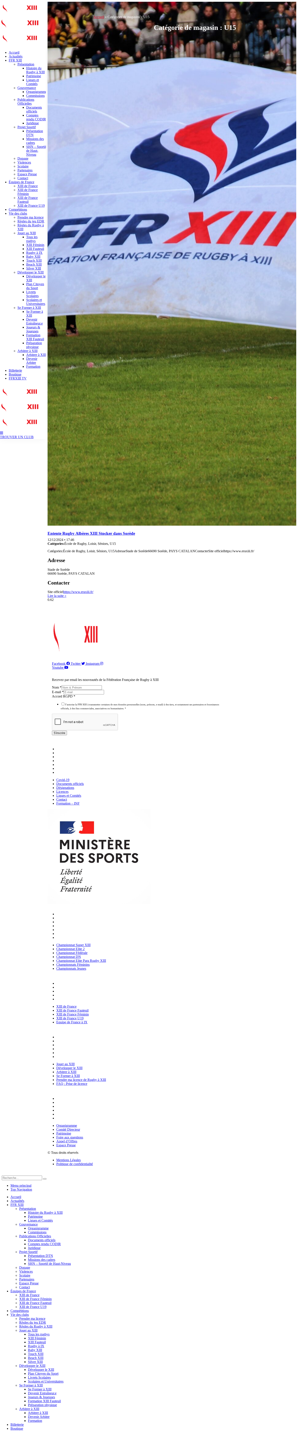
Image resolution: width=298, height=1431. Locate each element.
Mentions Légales (68, 1160)
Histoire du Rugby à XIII (35, 70)
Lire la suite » (57, 596)
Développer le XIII (30, 272)
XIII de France (27, 186)
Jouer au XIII (26, 233)
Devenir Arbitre (31, 360)
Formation (33, 366)
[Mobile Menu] (1, 433)
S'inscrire (59, 733)
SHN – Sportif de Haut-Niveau (36, 150)
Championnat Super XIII (74, 914)
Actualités (15, 56)
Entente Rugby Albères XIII (91, 533)
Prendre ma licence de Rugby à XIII (82, 1053)
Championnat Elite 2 (71, 918)
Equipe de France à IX (73, 999)
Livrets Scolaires (32, 294)
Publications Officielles (25, 101)
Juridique (32, 123)
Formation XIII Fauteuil (35, 337)
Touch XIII (34, 260)
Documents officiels (34, 109)
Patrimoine (33, 76)
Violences (24, 162)
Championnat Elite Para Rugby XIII (82, 930)
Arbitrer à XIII (27, 351)
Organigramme (36, 92)
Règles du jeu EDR (30, 221)
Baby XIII (33, 256)
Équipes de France (21, 182)
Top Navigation (21, 1189)
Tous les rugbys (32, 239)
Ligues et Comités (32, 82)
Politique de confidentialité (74, 1164)
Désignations (66, 757)
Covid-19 (63, 749)
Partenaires (25, 170)
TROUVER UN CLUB (17, 437)
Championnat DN (69, 926)
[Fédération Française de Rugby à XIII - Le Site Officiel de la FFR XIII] (19, 30)
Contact (22, 178)
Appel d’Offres (67, 1114)
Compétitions (18, 209)
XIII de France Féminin (27, 192)
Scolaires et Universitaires (35, 302)
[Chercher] (44, 1179)
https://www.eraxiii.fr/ (78, 592)
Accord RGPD (63, 696)
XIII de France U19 (31, 205)
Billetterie (15, 370)
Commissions (35, 95)
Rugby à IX (34, 253)
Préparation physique (34, 345)
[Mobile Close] (4, 1173)
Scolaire (23, 166)
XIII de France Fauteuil (27, 199)
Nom (57, 687)
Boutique (15, 374)
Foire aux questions (70, 1110)
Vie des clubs (18, 213)
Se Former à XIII (29, 307)
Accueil (14, 52)
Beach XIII (34, 264)
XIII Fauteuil (35, 249)
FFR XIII (15, 60)
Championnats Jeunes (72, 937)
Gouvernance (26, 88)
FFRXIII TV (18, 378)
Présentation (25, 64)
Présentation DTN (40, 1256)
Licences (63, 761)
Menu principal (20, 1185)
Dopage (22, 158)
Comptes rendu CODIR (36, 117)
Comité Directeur (69, 1102)
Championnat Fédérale (73, 922)
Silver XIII (33, 268)
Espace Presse (27, 174)
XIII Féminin (35, 245)
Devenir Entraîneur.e (34, 321)
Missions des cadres (41, 1260)
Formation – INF (69, 772)
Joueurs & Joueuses (33, 329)
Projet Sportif (26, 127)
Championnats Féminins (74, 933)
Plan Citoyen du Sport (35, 286)
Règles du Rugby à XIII (35, 1326)
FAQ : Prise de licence (72, 1056)
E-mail (58, 692)
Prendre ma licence (30, 217)
